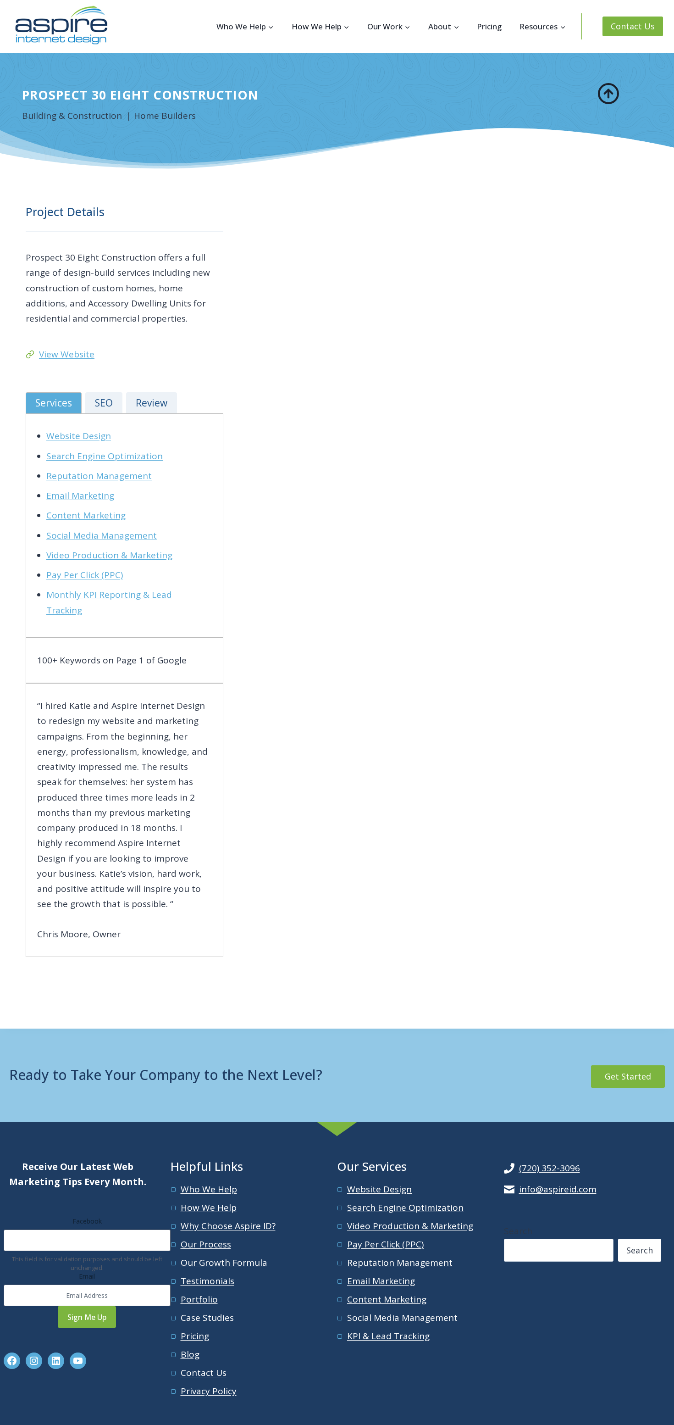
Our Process (206, 1244)
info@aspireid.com (558, 1189)
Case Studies (207, 1318)
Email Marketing (80, 495)
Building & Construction (72, 116)
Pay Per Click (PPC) (84, 575)
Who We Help (209, 1189)
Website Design (78, 436)
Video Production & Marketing (109, 555)
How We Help (209, 1207)
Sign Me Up (86, 1317)
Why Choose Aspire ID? (228, 1226)
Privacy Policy (209, 1391)
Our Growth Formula (224, 1263)
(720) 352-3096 (549, 1168)
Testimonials (207, 1281)
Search (518, 1231)
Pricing (489, 26)
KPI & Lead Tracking (388, 1336)
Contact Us (633, 26)
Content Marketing (86, 515)
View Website (66, 354)
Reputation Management (99, 476)
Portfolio (199, 1299)
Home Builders (165, 116)
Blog (190, 1354)
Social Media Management (101, 535)
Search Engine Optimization (104, 456)
